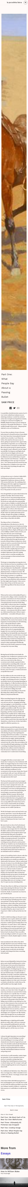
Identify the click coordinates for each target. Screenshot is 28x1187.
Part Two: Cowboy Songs (11, 1128)
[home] (14, 2)
